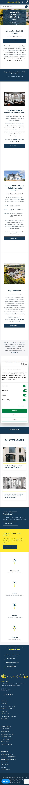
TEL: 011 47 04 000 (16, 782)
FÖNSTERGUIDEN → (6, 769)
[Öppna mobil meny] (1, 2)
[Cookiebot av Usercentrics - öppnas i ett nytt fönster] (20, 364)
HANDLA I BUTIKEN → (6, 744)
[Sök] (26, 6)
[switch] (25, 390)
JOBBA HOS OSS (5, 741)
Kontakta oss (9, 523)
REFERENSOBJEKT (5, 764)
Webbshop (14, 352)
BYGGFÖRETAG (5, 762)
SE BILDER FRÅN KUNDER (7, 734)
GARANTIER (4, 703)
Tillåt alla (14, 410)
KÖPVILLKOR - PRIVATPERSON (8, 757)
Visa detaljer (21, 406)
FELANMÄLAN (4, 711)
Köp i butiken (9, 547)
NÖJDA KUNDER (5, 729)
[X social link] (4, 695)
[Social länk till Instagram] (6, 695)
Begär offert (13, 41)
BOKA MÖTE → (5, 719)
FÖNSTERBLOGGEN (6, 739)
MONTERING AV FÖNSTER (7, 708)
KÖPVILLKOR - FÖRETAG (7, 754)
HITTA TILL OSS (5, 713)
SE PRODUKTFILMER (6, 736)
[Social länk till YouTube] (8, 695)
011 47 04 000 (17, 139)
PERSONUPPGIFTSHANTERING (8, 759)
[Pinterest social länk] (10, 695)
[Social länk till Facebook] (2, 695)
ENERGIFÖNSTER (5, 731)
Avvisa (14, 419)
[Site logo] (13, 2)
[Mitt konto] (22, 2)
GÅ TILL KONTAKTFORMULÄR (8, 716)
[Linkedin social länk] (13, 695)
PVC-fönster (20, 199)
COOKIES (3, 767)
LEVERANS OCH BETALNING (8, 706)
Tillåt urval (14, 415)
